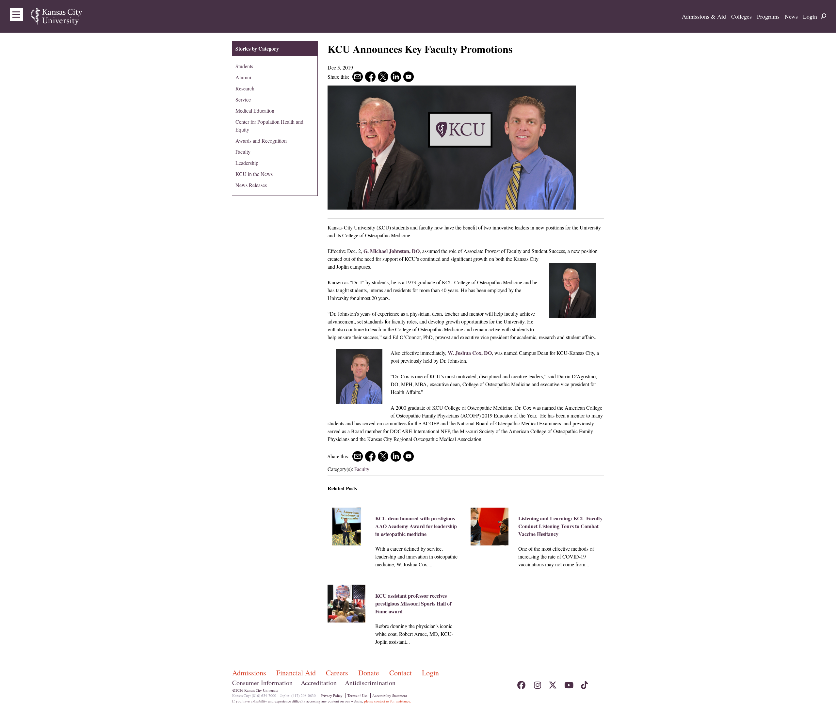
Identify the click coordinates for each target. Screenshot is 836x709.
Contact (401, 672)
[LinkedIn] (600, 683)
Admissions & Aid (704, 16)
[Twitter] (553, 683)
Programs (768, 16)
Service (243, 99)
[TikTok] (584, 683)
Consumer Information (262, 682)
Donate (369, 672)
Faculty (361, 468)
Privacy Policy (332, 695)
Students (244, 66)
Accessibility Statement (389, 695)
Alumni (243, 77)
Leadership (246, 162)
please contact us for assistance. (387, 701)
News (791, 16)
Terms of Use (357, 695)
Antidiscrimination (370, 682)
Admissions (250, 672)
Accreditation (319, 682)
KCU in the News (254, 173)
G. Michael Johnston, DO (391, 251)
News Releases (251, 184)
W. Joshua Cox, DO (470, 352)
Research (244, 88)
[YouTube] (568, 683)
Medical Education (254, 110)
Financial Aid (297, 672)
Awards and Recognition (261, 140)
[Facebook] (521, 683)
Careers (338, 672)
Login (810, 16)
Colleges (741, 16)
